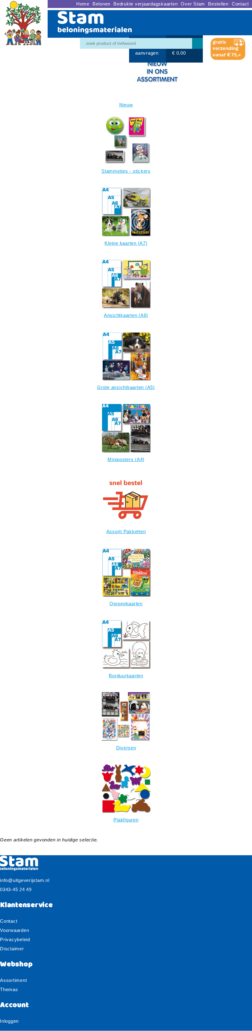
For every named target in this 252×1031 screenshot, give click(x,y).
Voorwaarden (14, 930)
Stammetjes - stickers (126, 171)
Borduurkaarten (126, 675)
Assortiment (13, 980)
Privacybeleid (15, 939)
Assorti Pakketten (126, 531)
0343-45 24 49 (16, 889)
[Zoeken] (197, 43)
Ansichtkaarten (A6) (126, 315)
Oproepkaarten (126, 603)
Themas (9, 989)
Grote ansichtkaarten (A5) (126, 387)
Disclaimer (12, 948)
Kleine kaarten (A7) (125, 243)
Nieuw (126, 104)
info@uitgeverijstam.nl (24, 880)
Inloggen (9, 1021)
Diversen (126, 747)
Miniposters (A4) (126, 459)
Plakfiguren (125, 819)
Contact (8, 921)
